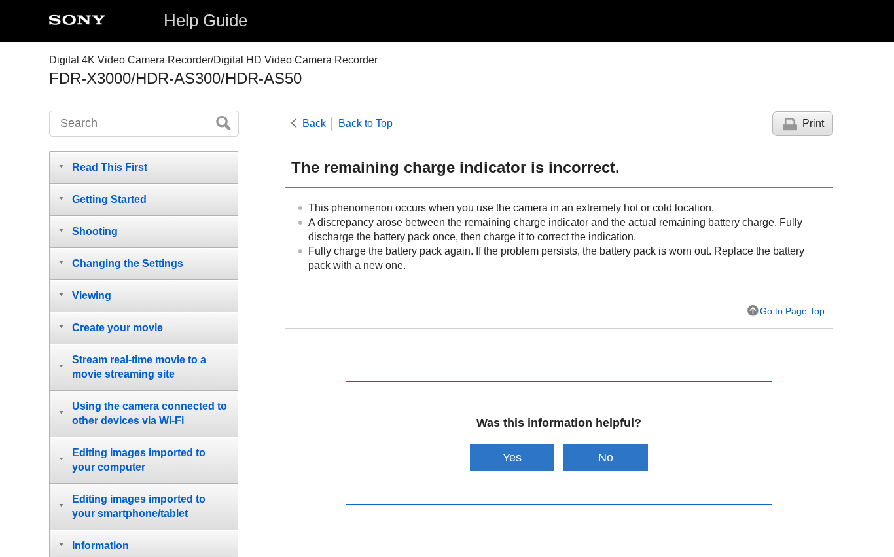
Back (314, 123)
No (605, 457)
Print (813, 123)
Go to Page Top (792, 311)
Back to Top (365, 123)
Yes (512, 457)
